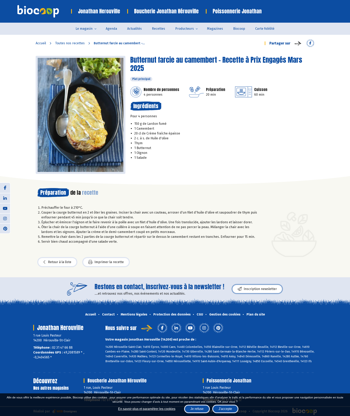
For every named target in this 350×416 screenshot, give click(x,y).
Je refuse (197, 409)
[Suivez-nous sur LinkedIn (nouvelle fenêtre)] (5, 198)
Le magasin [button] (84, 29)
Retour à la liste (59, 262)
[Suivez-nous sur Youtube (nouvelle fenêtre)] (5, 208)
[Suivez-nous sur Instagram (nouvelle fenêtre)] (5, 218)
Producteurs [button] (184, 29)
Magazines (215, 29)
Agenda (111, 29)
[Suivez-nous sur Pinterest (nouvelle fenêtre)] (5, 228)
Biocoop (239, 29)
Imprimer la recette (109, 262)
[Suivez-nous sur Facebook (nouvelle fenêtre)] (5, 188)
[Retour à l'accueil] (44, 11)
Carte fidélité (264, 29)
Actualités (134, 29)
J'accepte (225, 409)
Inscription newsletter (260, 289)
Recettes (158, 29)
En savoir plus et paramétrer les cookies (146, 409)
